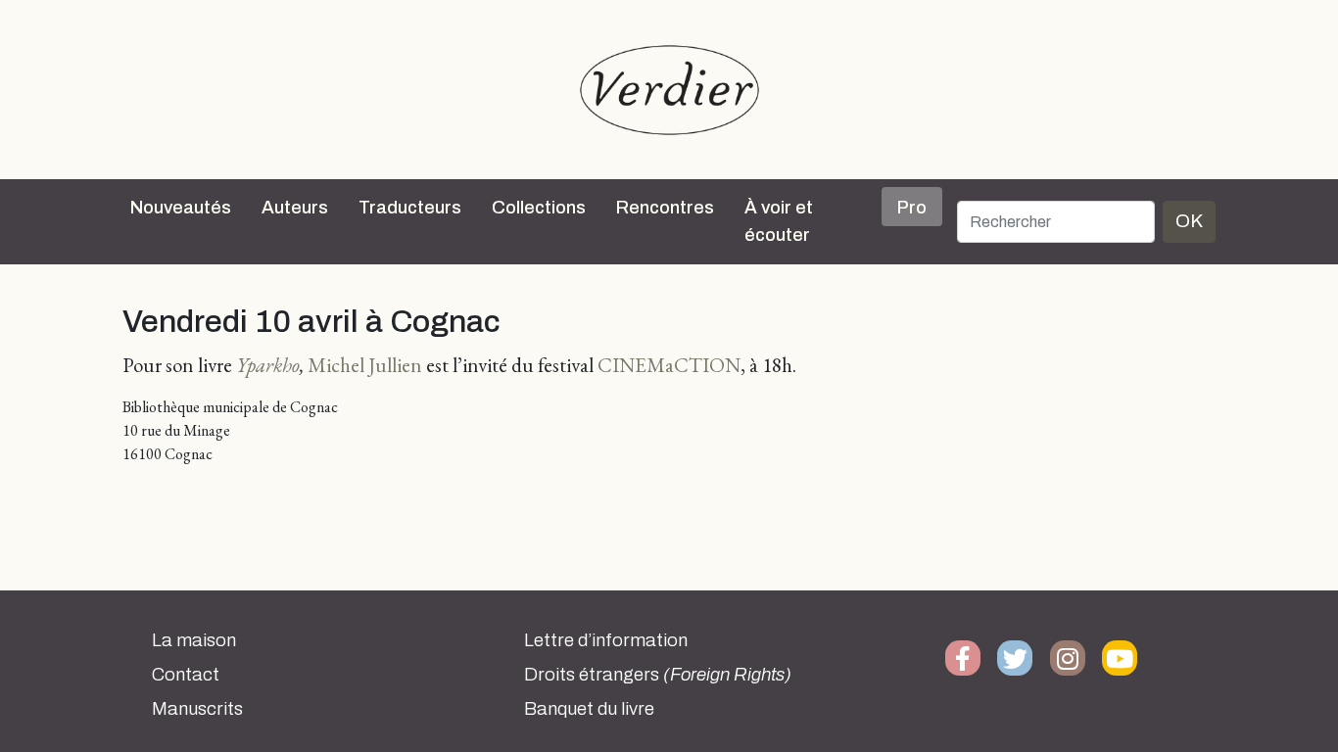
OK (1189, 221)
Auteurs (295, 207)
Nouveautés (180, 207)
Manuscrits (197, 709)
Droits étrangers (657, 674)
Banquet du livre (589, 709)
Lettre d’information (606, 640)
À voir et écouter (778, 221)
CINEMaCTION (669, 365)
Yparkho (268, 365)
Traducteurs (409, 207)
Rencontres (665, 207)
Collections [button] (539, 207)
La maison (194, 640)
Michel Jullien (365, 365)
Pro (912, 207)
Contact (185, 674)
